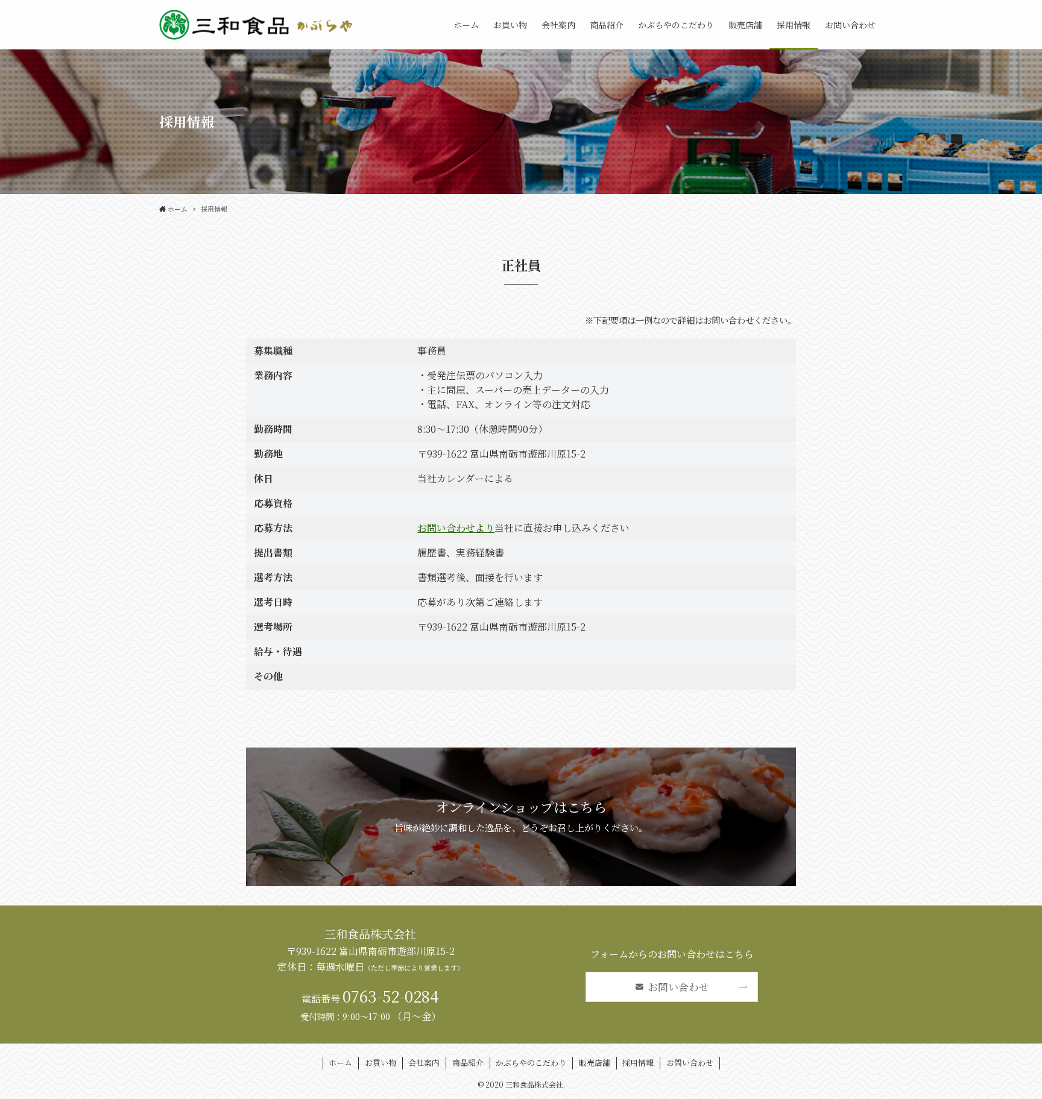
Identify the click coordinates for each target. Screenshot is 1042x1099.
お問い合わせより (455, 528)
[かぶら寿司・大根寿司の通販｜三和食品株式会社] (258, 25)
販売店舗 (594, 1062)
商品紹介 (468, 1062)
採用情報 (638, 1062)
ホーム (340, 1062)
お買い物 (380, 1062)
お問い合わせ (689, 1062)
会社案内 (424, 1062)
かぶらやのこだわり (531, 1062)
